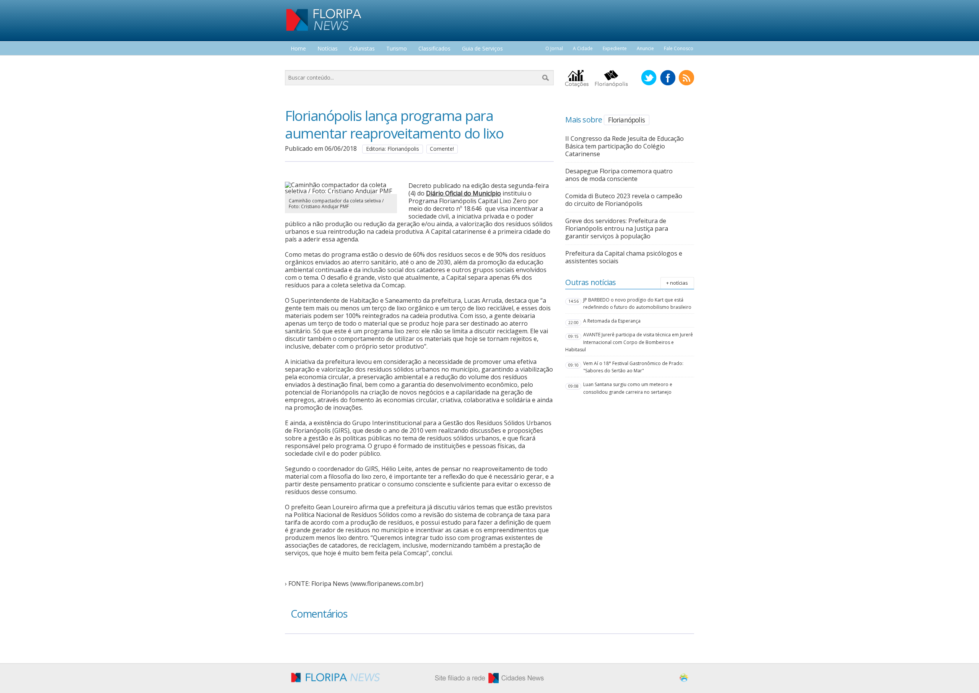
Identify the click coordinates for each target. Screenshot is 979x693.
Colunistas (362, 49)
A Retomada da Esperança (612, 321)
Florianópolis (626, 119)
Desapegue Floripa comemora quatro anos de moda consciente (619, 175)
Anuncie (645, 48)
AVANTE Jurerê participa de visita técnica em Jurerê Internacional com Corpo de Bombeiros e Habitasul (629, 341)
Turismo (396, 49)
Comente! (442, 148)
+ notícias (677, 282)
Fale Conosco (678, 48)
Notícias (327, 49)
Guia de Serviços (482, 49)
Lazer (297, 63)
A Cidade (583, 48)
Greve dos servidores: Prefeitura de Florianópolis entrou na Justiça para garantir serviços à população (616, 228)
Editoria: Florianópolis (392, 148)
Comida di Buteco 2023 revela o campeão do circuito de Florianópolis (623, 200)
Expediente (615, 48)
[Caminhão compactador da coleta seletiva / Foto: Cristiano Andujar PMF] (341, 191)
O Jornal (554, 48)
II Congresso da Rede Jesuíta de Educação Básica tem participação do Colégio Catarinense (624, 146)
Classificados (434, 49)
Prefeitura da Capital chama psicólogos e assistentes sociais (623, 257)
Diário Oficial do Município (463, 193)
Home (298, 49)
